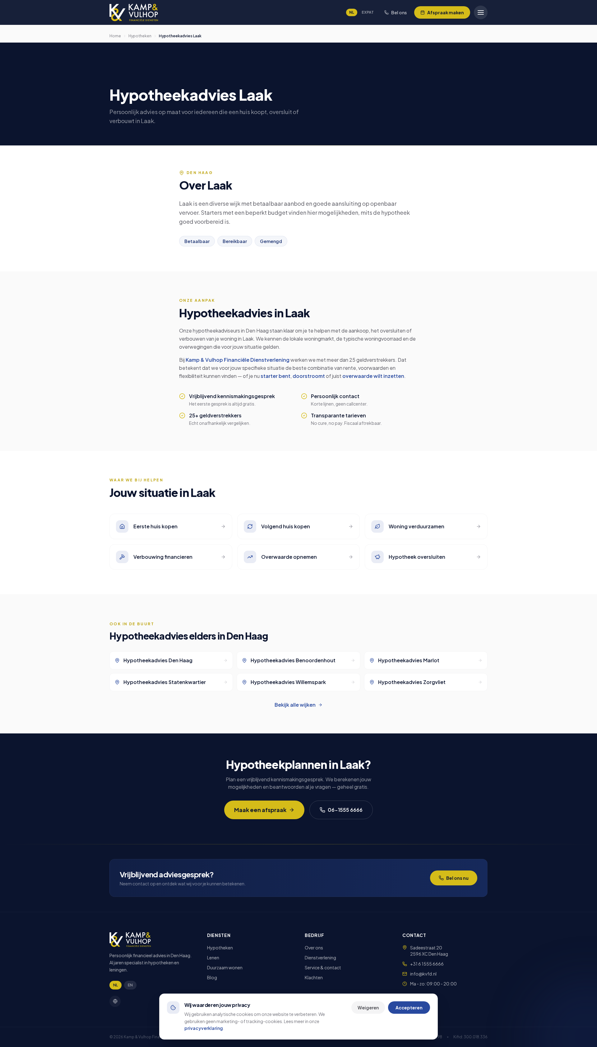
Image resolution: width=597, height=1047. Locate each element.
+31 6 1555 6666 (427, 964)
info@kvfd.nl (423, 973)
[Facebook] (115, 1001)
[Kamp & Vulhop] (133, 12)
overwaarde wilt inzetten (373, 376)
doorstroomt (309, 376)
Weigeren (368, 1007)
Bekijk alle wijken (295, 704)
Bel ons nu (457, 878)
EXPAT (368, 12)
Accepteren (409, 1007)
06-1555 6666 (345, 809)
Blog (212, 977)
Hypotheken (139, 36)
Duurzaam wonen (225, 967)
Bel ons (399, 12)
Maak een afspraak (260, 809)
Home (115, 36)
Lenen (213, 957)
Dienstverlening (320, 957)
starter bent (275, 376)
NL (351, 12)
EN (130, 985)
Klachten (314, 977)
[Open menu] (481, 12)
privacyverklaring (203, 1028)
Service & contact (323, 967)
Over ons (314, 947)
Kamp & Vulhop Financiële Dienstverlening (237, 359)
